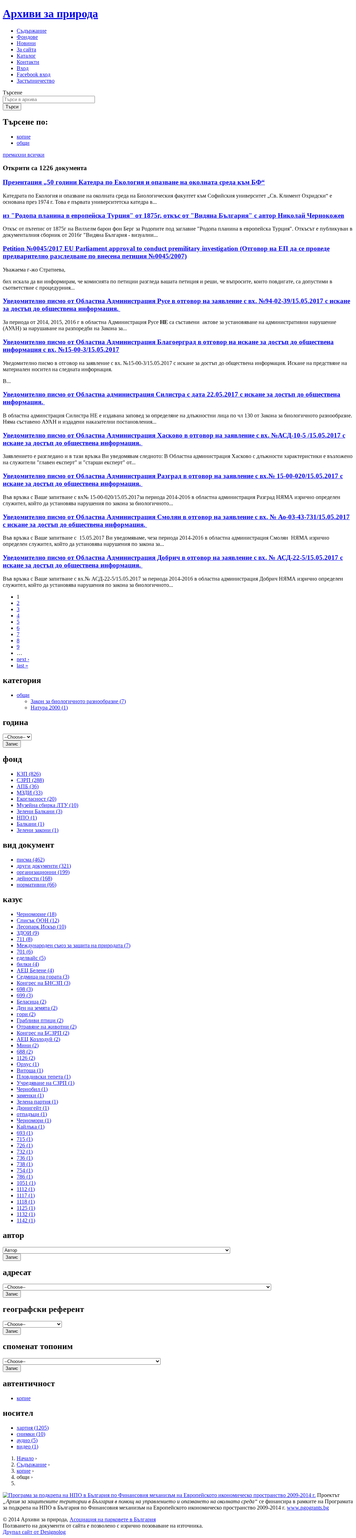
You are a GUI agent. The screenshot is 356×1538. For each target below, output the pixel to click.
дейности (34, 878)
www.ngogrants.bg (308, 1508)
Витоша (30, 1070)
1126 (26, 1058)
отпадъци (32, 1114)
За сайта (26, 49)
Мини (28, 1045)
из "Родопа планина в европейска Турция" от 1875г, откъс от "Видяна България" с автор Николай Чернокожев (173, 215)
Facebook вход (33, 74)
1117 (26, 1195)
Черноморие (36, 914)
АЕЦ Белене (35, 970)
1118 (26, 1202)
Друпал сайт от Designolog (34, 1532)
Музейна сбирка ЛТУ (47, 805)
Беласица (31, 1002)
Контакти (28, 62)
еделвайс (31, 958)
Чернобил (32, 1089)
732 (25, 1152)
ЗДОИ (28, 933)
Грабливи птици (40, 1020)
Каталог (26, 56)
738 (25, 1164)
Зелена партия (37, 1102)
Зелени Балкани (39, 811)
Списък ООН (38, 920)
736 (25, 1158)
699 (25, 995)
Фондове (27, 37)
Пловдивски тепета (44, 1077)
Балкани (30, 824)
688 (25, 1052)
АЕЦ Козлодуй (38, 1039)
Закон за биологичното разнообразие (78, 701)
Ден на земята (37, 1008)
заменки (30, 1095)
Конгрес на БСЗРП (43, 1033)
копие (24, 137)
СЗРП (30, 780)
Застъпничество (36, 81)
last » (22, 665)
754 (25, 1170)
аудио (27, 1440)
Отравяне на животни (46, 1027)
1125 (26, 1208)
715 (25, 1139)
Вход (23, 68)
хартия (33, 1428)
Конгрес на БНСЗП (43, 983)
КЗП (29, 774)
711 (24, 939)
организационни (43, 872)
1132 (26, 1214)
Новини (26, 43)
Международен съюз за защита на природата (73, 945)
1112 (26, 1189)
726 (25, 1145)
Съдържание (32, 31)
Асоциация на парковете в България (113, 1519)
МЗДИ (29, 793)
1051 (26, 1183)
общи (23, 143)
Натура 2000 (49, 707)
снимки (31, 1434)
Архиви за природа (50, 13)
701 (25, 952)
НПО (27, 818)
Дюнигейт (33, 1108)
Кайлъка (30, 1127)
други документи (44, 866)
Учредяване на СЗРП (45, 1083)
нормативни (36, 885)
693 (25, 1133)
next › (23, 659)
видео (27, 1446)
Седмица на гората (43, 977)
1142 (26, 1220)
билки (28, 964)
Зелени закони (37, 830)
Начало (25, 1458)
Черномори (34, 1120)
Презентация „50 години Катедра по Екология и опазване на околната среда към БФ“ (134, 182)
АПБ (28, 786)
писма (30, 860)
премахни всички (23, 155)
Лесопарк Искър (41, 927)
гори (26, 1014)
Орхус (28, 1064)
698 (25, 989)
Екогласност (36, 799)
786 (25, 1177)
